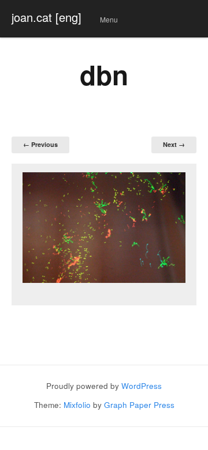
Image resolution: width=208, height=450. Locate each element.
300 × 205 (113, 118)
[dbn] (104, 227)
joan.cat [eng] (46, 17)
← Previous (40, 144)
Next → (174, 144)
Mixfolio (77, 404)
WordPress (141, 385)
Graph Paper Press (139, 404)
